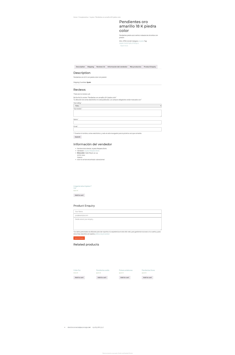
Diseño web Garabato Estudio (125, 353)
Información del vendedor (117, 67)
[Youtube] (126, 319)
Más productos (135, 67)
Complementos (83, 17)
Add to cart (79, 195)
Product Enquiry (150, 67)
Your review (77, 109)
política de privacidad (102, 234)
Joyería (92, 17)
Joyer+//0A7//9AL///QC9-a (129, 43)
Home (75, 17)
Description (80, 67)
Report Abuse (124, 45)
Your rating (77, 103)
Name (75, 119)
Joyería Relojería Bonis (91, 151)
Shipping (90, 67)
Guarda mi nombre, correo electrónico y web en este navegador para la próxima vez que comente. (108, 133)
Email (75, 126)
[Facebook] (117, 319)
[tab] (80, 67)
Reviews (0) (100, 67)
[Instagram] (108, 319)
